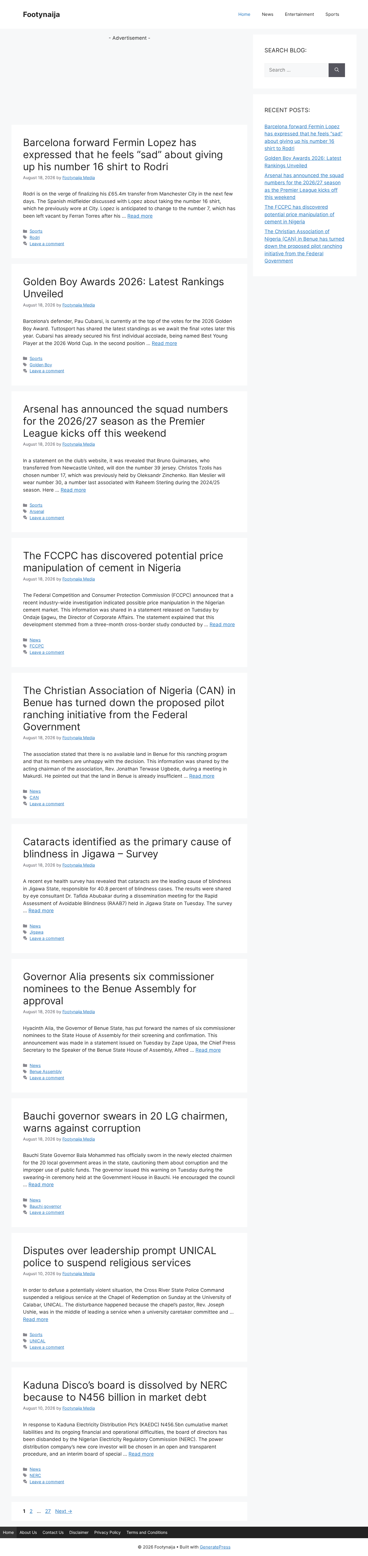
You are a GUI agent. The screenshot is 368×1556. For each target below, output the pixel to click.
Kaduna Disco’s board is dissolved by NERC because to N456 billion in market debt (125, 1391)
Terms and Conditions (146, 1532)
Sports (332, 14)
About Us (28, 1532)
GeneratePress (215, 1547)
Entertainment (299, 14)
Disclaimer (79, 1532)
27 (48, 1511)
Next (63, 1511)
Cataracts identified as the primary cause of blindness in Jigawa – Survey (127, 848)
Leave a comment (47, 243)
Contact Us (53, 1532)
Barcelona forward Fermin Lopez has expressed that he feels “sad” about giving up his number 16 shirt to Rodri (123, 154)
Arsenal (37, 511)
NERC (35, 1475)
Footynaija (41, 14)
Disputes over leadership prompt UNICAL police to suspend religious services (119, 1256)
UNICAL (37, 1340)
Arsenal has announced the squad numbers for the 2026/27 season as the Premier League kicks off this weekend (125, 421)
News (267, 14)
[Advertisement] (129, 82)
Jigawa (36, 932)
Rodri (35, 237)
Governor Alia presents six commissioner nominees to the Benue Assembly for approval (118, 988)
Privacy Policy (107, 1532)
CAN (34, 797)
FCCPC (37, 645)
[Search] (337, 70)
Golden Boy (41, 364)
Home (244, 14)
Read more (140, 216)
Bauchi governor (45, 1206)
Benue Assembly (46, 1071)
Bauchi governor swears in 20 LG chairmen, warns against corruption (125, 1122)
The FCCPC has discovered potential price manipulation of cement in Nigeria (123, 561)
